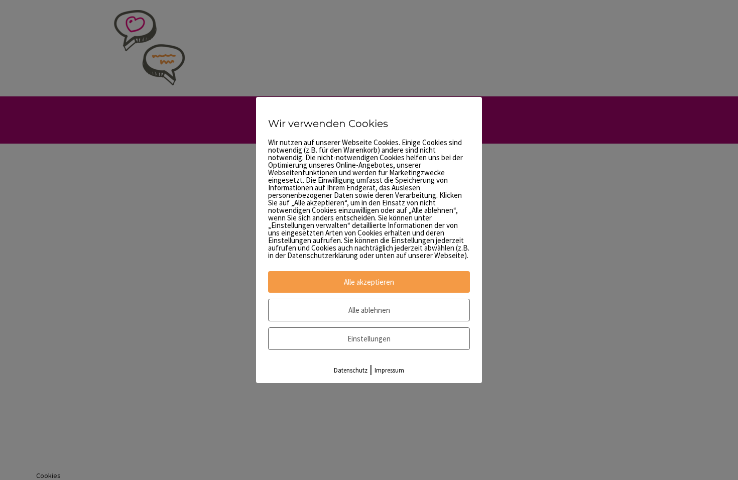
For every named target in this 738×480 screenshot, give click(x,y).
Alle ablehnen (369, 310)
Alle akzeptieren (369, 282)
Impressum (389, 370)
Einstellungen (369, 338)
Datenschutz (350, 370)
